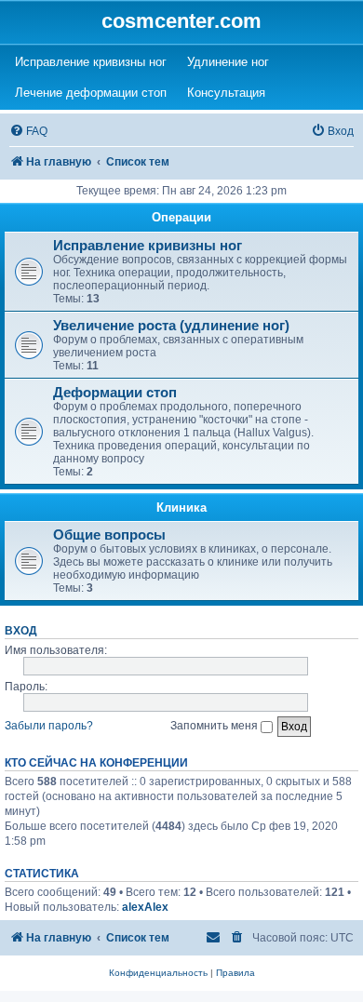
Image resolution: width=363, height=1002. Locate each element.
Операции (181, 217)
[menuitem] (28, 131)
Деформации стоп (115, 392)
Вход (21, 630)
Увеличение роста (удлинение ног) (171, 325)
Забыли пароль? (49, 725)
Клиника (181, 507)
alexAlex (145, 907)
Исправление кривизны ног (147, 245)
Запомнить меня (215, 725)
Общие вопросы (109, 535)
